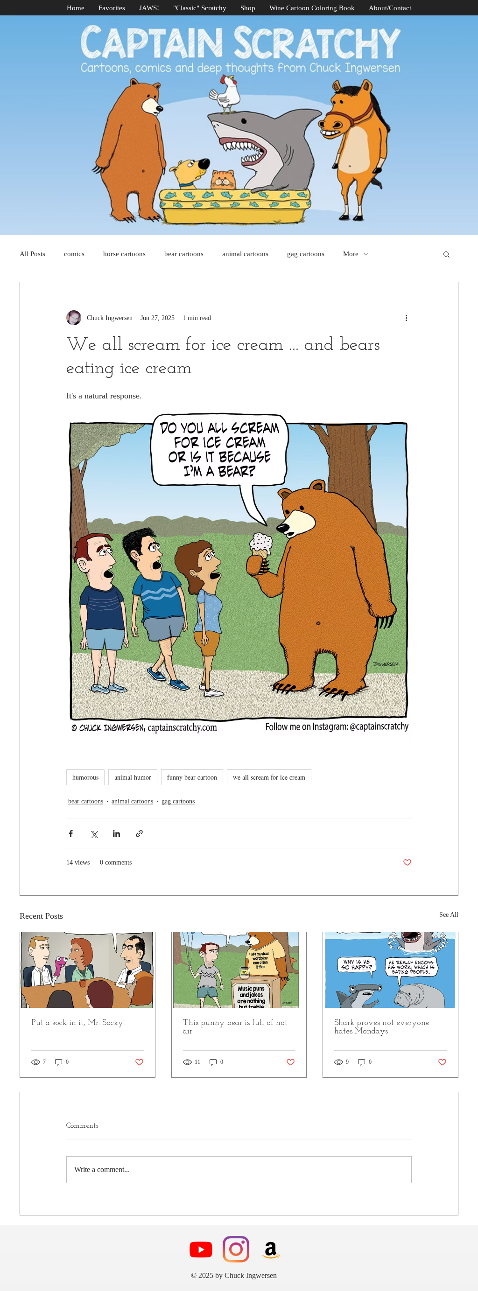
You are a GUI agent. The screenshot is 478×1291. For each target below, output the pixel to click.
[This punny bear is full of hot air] (239, 970)
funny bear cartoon (192, 777)
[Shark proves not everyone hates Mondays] (390, 970)
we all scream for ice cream (269, 777)
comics (74, 254)
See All (448, 914)
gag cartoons (305, 254)
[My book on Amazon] (271, 1249)
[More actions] (406, 317)
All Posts (32, 254)
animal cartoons (245, 254)
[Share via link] (139, 833)
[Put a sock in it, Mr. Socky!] (87, 970)
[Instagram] (236, 1249)
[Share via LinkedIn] (116, 833)
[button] (446, 254)
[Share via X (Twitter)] (93, 833)
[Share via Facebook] (70, 833)
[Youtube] (201, 1249)
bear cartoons (184, 254)
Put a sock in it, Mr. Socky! (78, 1023)
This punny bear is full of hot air (235, 1027)
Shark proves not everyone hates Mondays (381, 1027)
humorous (85, 777)
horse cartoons (124, 254)
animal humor (132, 777)
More (350, 254)
